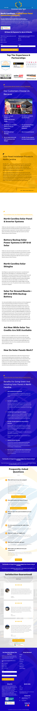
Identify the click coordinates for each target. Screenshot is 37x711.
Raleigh (20, 654)
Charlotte (21, 661)
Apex (20, 656)
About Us (21, 687)
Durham (21, 663)
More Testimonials (18, 640)
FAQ (20, 686)
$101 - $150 (3, 39)
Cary (20, 658)
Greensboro (21, 664)
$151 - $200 (3, 40)
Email (19, 44)
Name (2, 44)
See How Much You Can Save (18, 508)
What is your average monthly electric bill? (8, 661)
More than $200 (4, 42)
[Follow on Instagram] (28, 705)
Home (25, 691)
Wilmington (21, 666)
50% (20, 38)
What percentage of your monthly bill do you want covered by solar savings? (26, 36)
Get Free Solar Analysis (18, 496)
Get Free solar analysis (27, 190)
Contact (21, 689)
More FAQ (18, 559)
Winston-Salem (22, 668)
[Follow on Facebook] (26, 705)
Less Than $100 (4, 37)
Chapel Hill (21, 659)
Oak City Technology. (26, 709)
